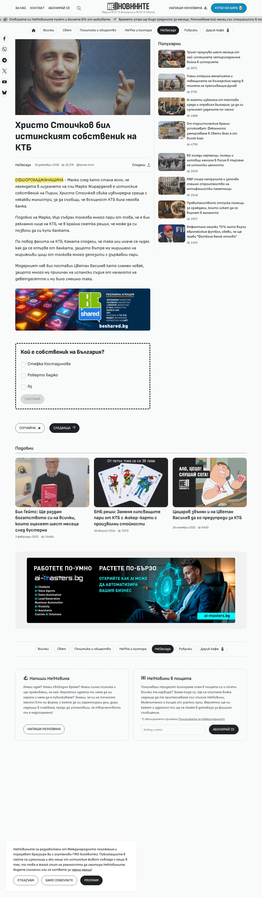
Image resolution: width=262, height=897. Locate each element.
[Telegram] (4, 60)
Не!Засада (168, 30)
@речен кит (85, 165)
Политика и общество (98, 30)
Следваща (61, 428)
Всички (48, 30)
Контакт (37, 8)
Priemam (91, 880)
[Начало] (33, 30)
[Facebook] (4, 38)
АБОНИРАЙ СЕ (224, 729)
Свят (67, 30)
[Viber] (4, 49)
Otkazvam (25, 880)
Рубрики (191, 30)
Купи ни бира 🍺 (229, 8)
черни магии (81, 870)
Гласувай (32, 399)
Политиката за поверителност (201, 719)
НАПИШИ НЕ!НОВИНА (44, 729)
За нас (20, 8)
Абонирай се (59, 8)
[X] (4, 71)
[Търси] (77, 8)
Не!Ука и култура (138, 30)
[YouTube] (4, 82)
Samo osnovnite (59, 880)
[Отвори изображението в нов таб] (82, 77)
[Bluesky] (4, 92)
